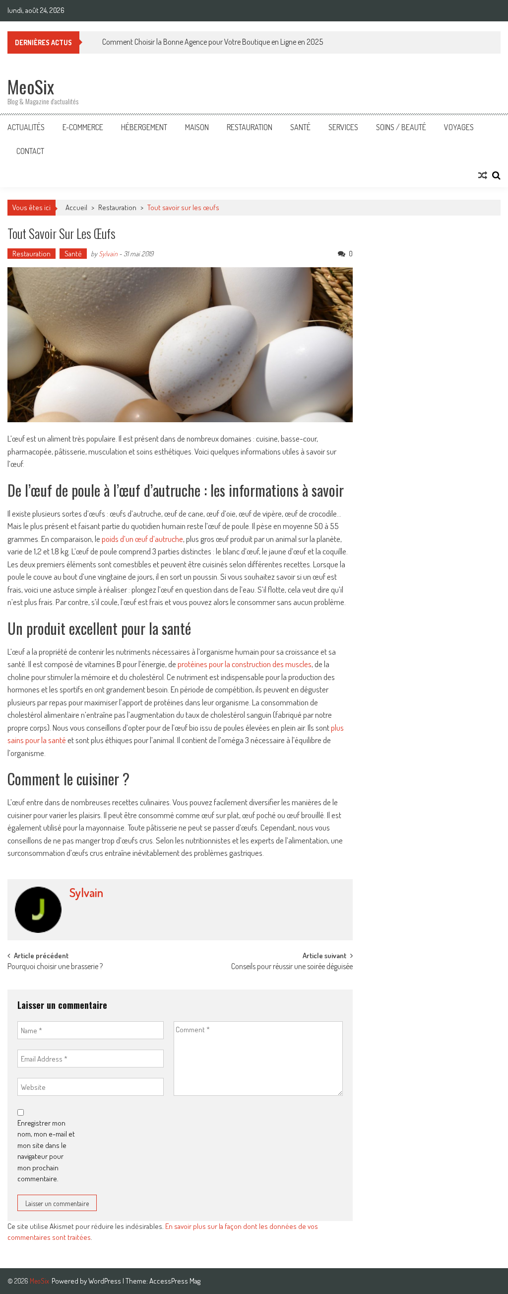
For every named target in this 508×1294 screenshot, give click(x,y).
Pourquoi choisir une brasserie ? (55, 967)
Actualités (26, 127)
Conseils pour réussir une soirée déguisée (292, 967)
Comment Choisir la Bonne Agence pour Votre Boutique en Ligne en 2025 (212, 42)
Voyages (459, 127)
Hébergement (144, 127)
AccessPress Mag (174, 1281)
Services (343, 127)
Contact (30, 151)
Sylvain (108, 253)
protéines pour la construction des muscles (245, 664)
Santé (300, 127)
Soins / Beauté (401, 127)
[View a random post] (482, 175)
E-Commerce (83, 127)
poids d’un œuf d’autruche (142, 538)
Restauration (249, 127)
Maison (197, 127)
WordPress (105, 1281)
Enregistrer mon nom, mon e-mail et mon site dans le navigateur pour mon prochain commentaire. (46, 1151)
